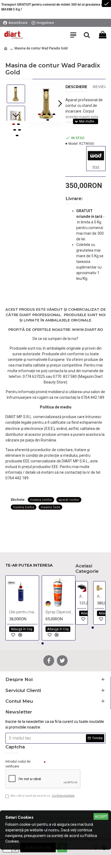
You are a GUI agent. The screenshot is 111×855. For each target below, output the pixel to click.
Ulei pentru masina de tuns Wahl (23, 612)
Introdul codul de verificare (17, 764)
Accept (101, 816)
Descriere (76, 87)
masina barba (23, 507)
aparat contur (68, 500)
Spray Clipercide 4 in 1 (60, 612)
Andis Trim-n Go (82, 596)
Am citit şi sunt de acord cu (43, 796)
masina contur (41, 500)
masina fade (50, 507)
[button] (33, 103)
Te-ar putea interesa (29, 565)
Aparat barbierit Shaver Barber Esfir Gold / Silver (100, 596)
